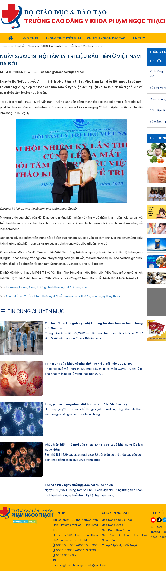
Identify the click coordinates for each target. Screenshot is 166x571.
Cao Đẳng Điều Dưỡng (117, 530)
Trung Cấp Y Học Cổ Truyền (120, 545)
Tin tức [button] (138, 38)
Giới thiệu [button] (31, 38)
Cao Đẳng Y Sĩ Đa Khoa (117, 519)
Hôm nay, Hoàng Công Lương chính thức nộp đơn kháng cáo (46, 287)
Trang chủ (7, 46)
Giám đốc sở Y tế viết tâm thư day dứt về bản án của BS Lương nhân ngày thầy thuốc (63, 296)
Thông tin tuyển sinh (63, 38)
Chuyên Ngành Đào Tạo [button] (106, 38)
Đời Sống (21, 46)
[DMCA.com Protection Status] (24, 522)
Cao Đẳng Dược (112, 525)
